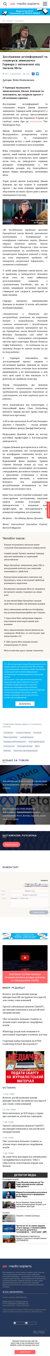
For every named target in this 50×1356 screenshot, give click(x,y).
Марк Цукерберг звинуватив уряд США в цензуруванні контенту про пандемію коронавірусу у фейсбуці (24, 568)
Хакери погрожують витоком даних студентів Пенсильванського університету (25, 546)
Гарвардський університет (15, 742)
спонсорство (9, 746)
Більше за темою (16, 760)
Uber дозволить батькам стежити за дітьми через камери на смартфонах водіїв (23, 1022)
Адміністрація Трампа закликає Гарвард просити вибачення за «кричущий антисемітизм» (24, 556)
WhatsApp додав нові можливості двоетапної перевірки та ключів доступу (25, 1033)
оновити (44, 880)
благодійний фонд (36, 742)
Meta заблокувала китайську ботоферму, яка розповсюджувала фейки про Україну (24, 611)
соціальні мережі (23, 733)
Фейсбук (7, 751)
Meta (37, 746)
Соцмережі (8, 733)
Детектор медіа (25, 1175)
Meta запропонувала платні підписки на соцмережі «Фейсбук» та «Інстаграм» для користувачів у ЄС (24, 632)
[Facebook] (33, 73)
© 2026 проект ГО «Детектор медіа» (15, 1301)
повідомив (36, 121)
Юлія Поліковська (23, 79)
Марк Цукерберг (10, 737)
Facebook (37, 733)
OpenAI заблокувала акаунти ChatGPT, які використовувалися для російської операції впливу (24, 1009)
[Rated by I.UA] (19, 1324)
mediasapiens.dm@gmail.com (17, 1303)
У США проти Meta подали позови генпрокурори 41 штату (21, 643)
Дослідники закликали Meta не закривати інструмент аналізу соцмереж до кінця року (24, 591)
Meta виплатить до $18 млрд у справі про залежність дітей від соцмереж (23, 1115)
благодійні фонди (24, 746)
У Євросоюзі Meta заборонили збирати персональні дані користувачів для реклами (23, 621)
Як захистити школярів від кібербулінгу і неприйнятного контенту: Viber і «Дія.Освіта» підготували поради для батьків (25, 1161)
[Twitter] (37, 73)
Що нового (19, 21)
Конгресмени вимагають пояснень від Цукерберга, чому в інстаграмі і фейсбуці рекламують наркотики (24, 580)
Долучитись (25, 703)
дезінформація (26, 737)
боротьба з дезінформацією (26, 751)
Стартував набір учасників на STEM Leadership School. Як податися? (22, 1042)
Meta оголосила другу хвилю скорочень (23, 650)
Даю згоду (25, 1352)
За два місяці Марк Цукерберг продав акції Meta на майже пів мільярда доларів (24, 602)
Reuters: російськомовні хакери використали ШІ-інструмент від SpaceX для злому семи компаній (24, 997)
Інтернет (10, 21)
